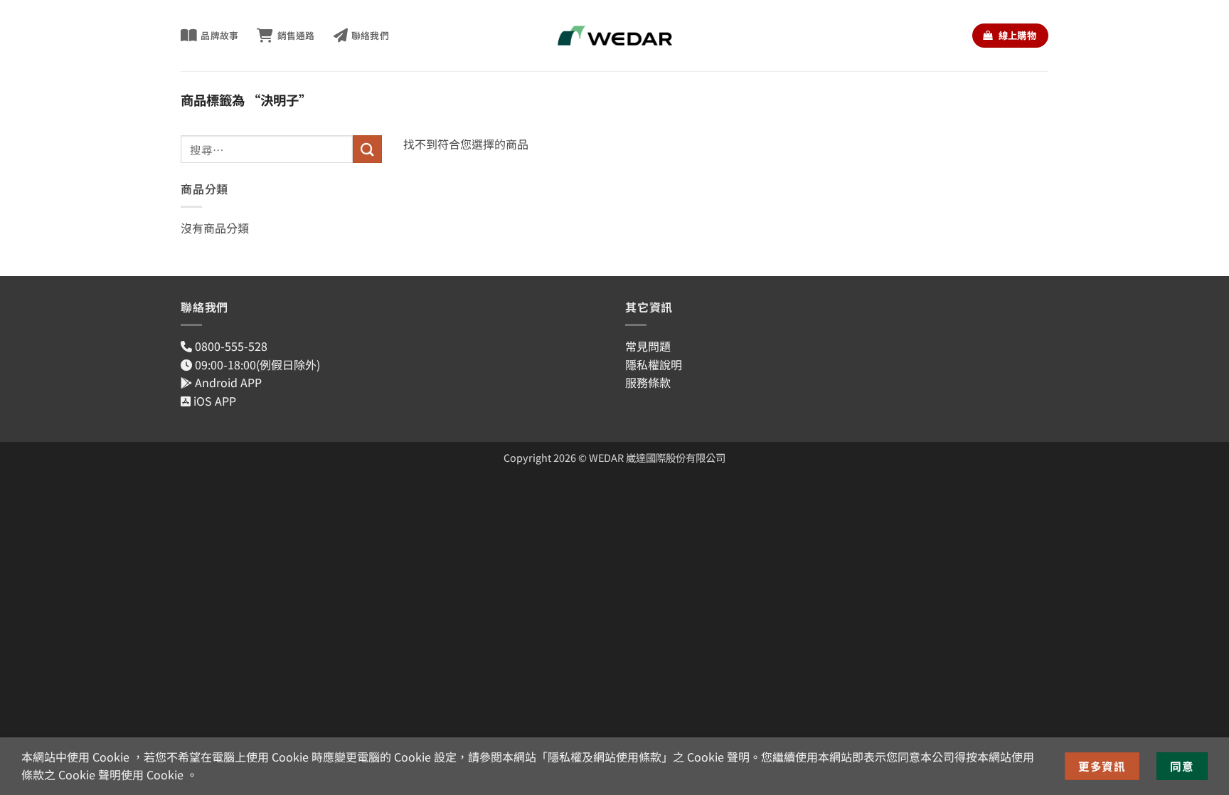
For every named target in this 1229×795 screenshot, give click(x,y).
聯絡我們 (370, 35)
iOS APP (213, 400)
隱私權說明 (653, 364)
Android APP (227, 382)
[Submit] (367, 149)
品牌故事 (219, 35)
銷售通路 (295, 35)
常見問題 (648, 345)
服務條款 (648, 382)
